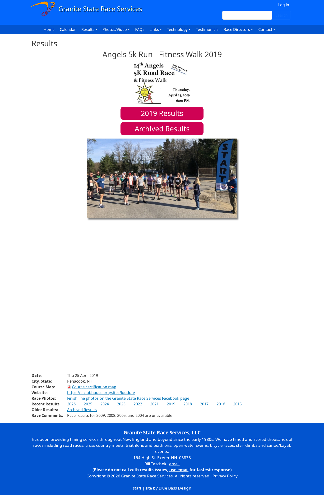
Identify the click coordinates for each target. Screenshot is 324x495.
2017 (204, 404)
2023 (121, 404)
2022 (138, 404)
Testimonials (207, 29)
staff (137, 488)
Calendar (68, 29)
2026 (71, 404)
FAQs (139, 29)
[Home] (88, 9)
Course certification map (94, 386)
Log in (283, 4)
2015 (237, 404)
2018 (187, 404)
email (174, 463)
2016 (221, 404)
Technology (177, 29)
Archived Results (162, 129)
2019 (171, 404)
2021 (154, 404)
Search (281, 15)
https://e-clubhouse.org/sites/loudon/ (101, 392)
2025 (88, 404)
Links (154, 29)
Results (162, 113)
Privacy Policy (225, 476)
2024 (104, 404)
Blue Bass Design (175, 488)
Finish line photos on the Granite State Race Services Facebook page (128, 398)
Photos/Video (114, 29)
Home (49, 29)
